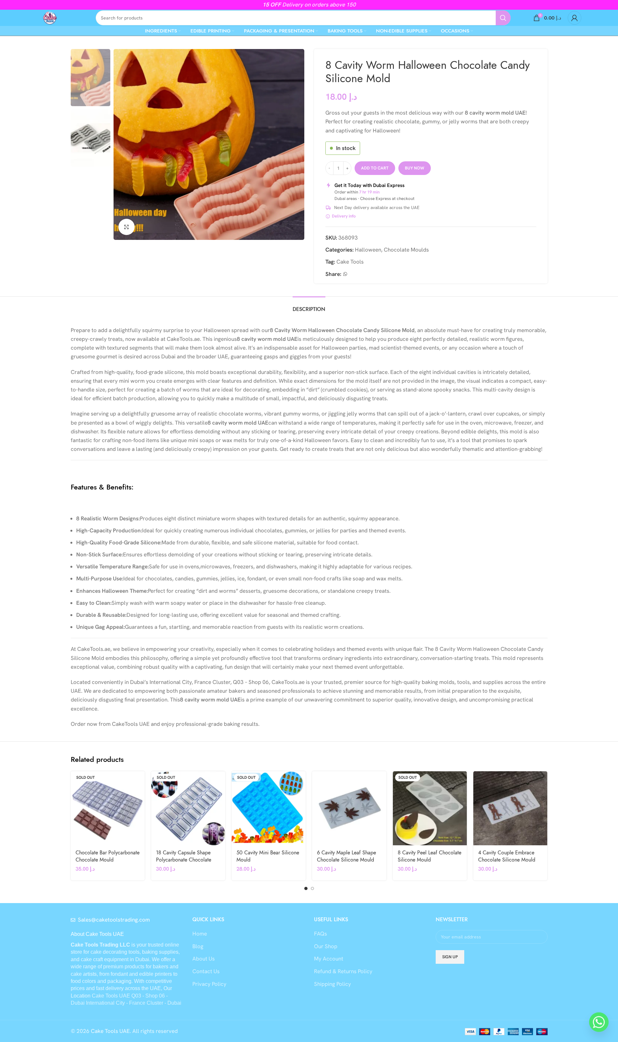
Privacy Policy (209, 983)
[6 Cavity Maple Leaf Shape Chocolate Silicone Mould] (349, 808)
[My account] (574, 17)
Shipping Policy (332, 983)
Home (199, 933)
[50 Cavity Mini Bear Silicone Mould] (269, 808)
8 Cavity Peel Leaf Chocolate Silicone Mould (429, 856)
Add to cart (375, 168)
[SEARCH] (503, 17)
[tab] (309, 306)
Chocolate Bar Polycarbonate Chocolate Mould (107, 856)
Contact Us (206, 971)
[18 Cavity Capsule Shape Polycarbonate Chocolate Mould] (188, 808)
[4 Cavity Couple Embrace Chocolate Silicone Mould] (510, 808)
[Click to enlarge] (126, 227)
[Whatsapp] (599, 1024)
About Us (203, 958)
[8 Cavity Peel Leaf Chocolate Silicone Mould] (430, 808)
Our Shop (325, 946)
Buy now (414, 168)
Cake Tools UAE (110, 1031)
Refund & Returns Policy (343, 971)
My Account (328, 958)
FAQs (320, 933)
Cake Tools (350, 261)
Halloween (368, 249)
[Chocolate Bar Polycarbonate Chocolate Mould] (108, 808)
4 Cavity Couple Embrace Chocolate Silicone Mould (506, 856)
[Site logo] (50, 17)
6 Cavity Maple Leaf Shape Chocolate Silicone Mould (346, 856)
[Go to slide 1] (306, 888)
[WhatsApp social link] (345, 274)
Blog (197, 946)
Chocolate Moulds (406, 249)
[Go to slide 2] (312, 888)
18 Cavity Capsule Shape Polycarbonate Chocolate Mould (183, 860)
